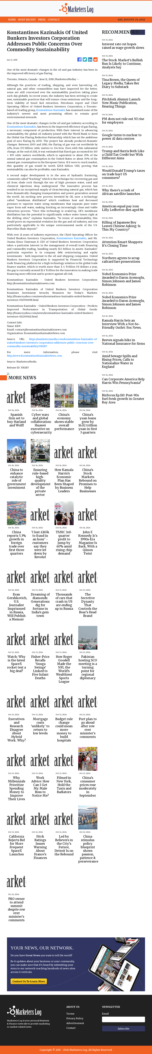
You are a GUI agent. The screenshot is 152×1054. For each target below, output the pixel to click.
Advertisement (75, 1023)
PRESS (41, 19)
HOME (12, 19)
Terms (70, 1013)
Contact (71, 1027)
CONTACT (54, 19)
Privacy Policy (74, 1018)
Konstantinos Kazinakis (50, 110)
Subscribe (123, 1028)
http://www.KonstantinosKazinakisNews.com (34, 355)
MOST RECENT (27, 19)
